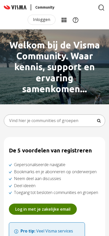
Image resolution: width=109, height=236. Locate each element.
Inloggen (41, 19)
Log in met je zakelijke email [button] (42, 209)
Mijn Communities (64, 20)
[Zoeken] (101, 7)
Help (75, 20)
